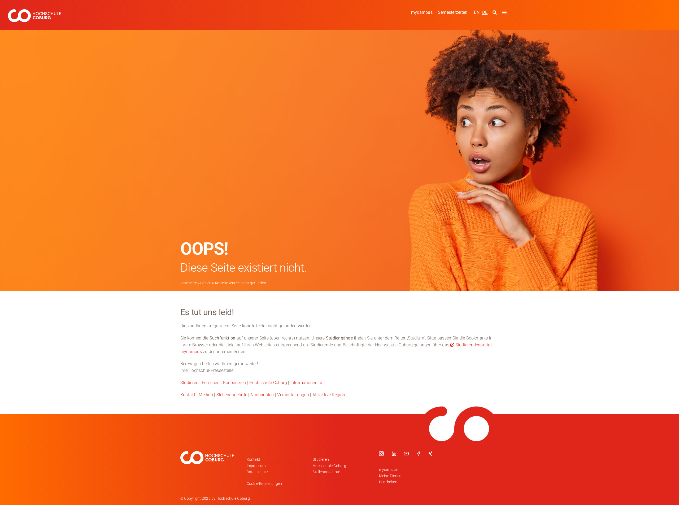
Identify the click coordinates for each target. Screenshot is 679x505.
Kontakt (187, 394)
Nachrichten (262, 394)
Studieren (189, 382)
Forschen (211, 382)
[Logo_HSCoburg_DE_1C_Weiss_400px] (34, 11)
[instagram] (381, 453)
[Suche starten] (495, 12)
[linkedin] (393, 453)
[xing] (430, 453)
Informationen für (307, 382)
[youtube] (406, 453)
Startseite (188, 283)
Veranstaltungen (293, 394)
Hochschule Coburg (268, 382)
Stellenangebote (231, 394)
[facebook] (418, 453)
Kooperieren (234, 382)
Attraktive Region (328, 394)
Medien (206, 394)
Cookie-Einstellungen (264, 483)
